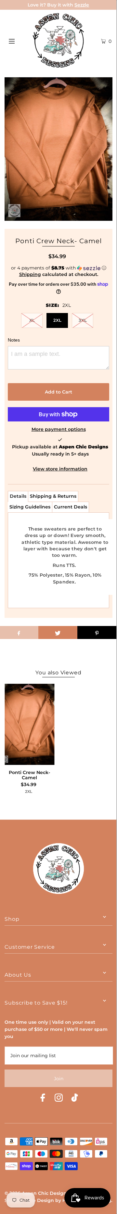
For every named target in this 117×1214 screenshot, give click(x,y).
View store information (60, 468)
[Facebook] (43, 1099)
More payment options (59, 429)
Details (18, 496)
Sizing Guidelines (29, 506)
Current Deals (70, 506)
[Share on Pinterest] (96, 632)
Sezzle (81, 5)
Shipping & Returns (53, 496)
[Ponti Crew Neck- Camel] (29, 724)
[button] (58, 268)
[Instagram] (59, 1099)
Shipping (30, 274)
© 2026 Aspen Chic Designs (37, 1193)
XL (32, 320)
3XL (83, 320)
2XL (57, 320)
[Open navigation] (19, 40)
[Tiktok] (75, 1099)
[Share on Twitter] (57, 632)
